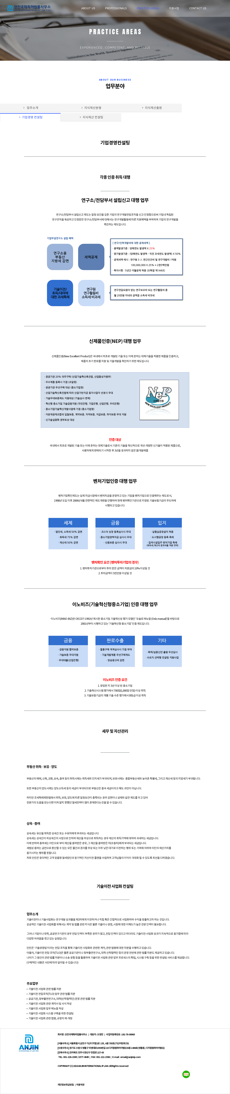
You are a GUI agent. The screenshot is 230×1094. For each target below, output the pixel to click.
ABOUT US (88, 8)
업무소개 (30, 108)
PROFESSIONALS (116, 8)
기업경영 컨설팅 (30, 117)
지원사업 (174, 8)
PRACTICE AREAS (148, 8)
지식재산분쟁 (90, 108)
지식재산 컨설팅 (91, 117)
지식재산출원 (151, 108)
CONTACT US (197, 8)
